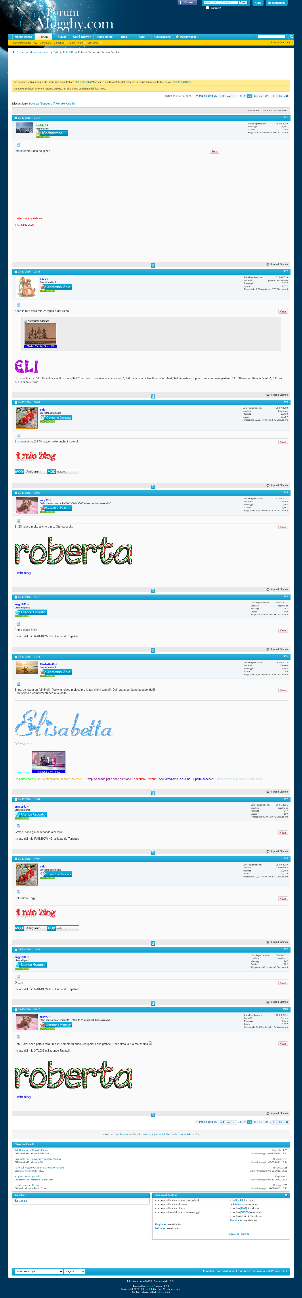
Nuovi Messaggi (22, 42)
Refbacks (160, 1228)
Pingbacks (160, 1224)
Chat (142, 36)
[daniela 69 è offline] (24, 127)
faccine (237, 1204)
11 (255, 95)
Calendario (45, 42)
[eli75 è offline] (27, 287)
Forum (44, 36)
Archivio (245, 1271)
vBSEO (161, 1292)
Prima (226, 96)
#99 (286, 949)
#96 (286, 656)
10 (249, 95)
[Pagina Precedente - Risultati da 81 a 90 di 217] (234, 96)
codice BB (237, 1200)
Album (62, 36)
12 (260, 95)
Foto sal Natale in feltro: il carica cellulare (129, 1134)
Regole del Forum (238, 1234)
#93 (286, 402)
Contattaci (209, 1271)
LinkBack (252, 110)
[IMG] (243, 1208)
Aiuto (258, 2)
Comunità (59, 42)
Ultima (281, 96)
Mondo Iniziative (39, 52)
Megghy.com (188, 36)
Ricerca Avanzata (280, 42)
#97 (286, 799)
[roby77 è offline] (27, 505)
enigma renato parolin (27, 1176)
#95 (286, 596)
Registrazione (276, 2)
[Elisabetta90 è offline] (27, 667)
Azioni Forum (76, 42)
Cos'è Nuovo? (82, 36)
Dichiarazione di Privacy (266, 1271)
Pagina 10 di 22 (208, 95)
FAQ (35, 42)
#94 (286, 492)
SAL (56, 52)
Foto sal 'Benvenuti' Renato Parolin (52, 103)
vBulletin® (150, 1286)
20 (266, 95)
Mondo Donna (23, 36)
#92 (286, 271)
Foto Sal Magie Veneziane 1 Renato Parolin (39, 1167)
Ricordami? (215, 8)
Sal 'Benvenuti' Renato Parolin (32, 1150)
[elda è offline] (27, 418)
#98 (286, 858)
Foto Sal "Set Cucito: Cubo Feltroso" (176, 1134)
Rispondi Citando (279, 264)
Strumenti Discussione (273, 110)
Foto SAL (68, 52)
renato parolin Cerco (27, 1185)
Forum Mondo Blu (227, 1271)
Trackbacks (236, 1220)
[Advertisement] (92, 65)
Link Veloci (93, 42)
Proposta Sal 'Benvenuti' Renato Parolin (38, 1159)
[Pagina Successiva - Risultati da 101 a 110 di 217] (274, 96)
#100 (285, 1009)
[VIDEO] (245, 1212)
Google (23, 1200)
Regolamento (104, 36)
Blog (124, 36)
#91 (286, 117)
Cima (284, 1271)
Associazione (162, 36)
